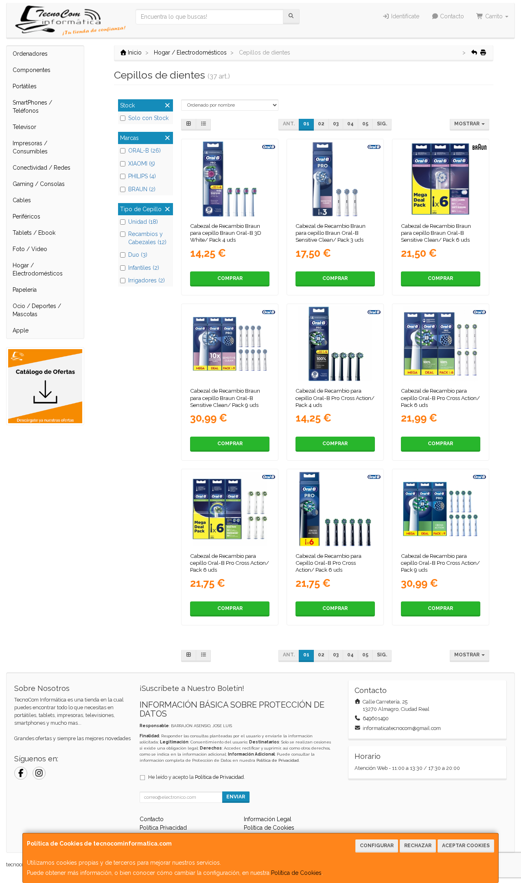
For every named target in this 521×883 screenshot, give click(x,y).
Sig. (382, 124)
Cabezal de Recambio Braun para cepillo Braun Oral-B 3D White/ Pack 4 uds (225, 233)
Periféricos (26, 216)
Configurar (377, 845)
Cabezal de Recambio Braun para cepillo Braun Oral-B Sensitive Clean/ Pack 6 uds (436, 233)
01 (306, 124)
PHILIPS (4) (142, 176)
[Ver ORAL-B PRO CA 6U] (440, 343)
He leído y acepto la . (196, 777)
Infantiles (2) (143, 267)
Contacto (451, 16)
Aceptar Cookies (466, 845)
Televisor (24, 127)
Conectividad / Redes (41, 167)
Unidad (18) (143, 222)
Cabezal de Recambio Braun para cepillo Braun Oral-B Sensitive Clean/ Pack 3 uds (331, 233)
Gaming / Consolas (39, 184)
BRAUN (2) (141, 189)
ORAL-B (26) (144, 150)
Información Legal (267, 819)
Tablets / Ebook (34, 232)
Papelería (25, 289)
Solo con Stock (148, 118)
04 (350, 124)
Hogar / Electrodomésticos (38, 269)
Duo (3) (137, 254)
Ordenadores (30, 53)
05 (365, 124)
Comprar (230, 278)
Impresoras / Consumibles (30, 147)
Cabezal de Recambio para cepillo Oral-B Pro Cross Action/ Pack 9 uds (440, 563)
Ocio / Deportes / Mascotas (37, 310)
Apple (20, 330)
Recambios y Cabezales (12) (147, 238)
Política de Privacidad (277, 760)
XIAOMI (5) (141, 163)
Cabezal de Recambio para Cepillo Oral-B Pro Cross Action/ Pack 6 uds (328, 563)
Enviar (235, 797)
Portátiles (25, 86)
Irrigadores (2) (146, 280)
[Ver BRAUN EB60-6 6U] (440, 179)
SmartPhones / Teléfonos (32, 106)
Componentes (31, 70)
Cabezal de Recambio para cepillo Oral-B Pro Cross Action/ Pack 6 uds (440, 397)
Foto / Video (30, 249)
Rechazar (417, 845)
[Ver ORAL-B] (229, 179)
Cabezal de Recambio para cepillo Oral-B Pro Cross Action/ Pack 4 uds (335, 397)
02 (321, 124)
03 (336, 124)
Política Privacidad (163, 827)
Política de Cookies (296, 873)
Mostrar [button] (467, 124)
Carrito (494, 16)
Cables (22, 200)
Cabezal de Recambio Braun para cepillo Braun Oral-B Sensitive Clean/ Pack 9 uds (225, 397)
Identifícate (404, 16)
